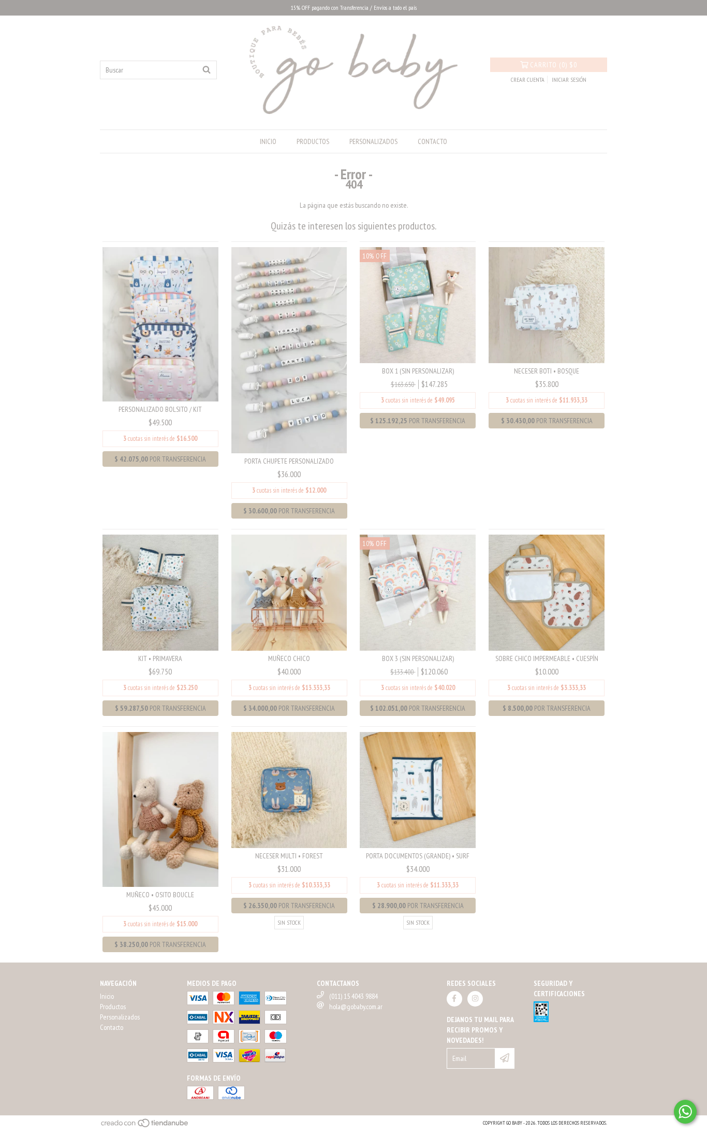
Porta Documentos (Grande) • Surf (417, 855)
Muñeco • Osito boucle (160, 894)
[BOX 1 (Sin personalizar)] (418, 304)
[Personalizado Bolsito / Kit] (160, 323)
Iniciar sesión (569, 79)
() (553, 64)
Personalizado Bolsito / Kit (160, 409)
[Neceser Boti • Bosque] (547, 304)
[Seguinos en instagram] (475, 999)
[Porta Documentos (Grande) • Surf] (418, 789)
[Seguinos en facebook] (454, 999)
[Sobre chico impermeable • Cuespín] (547, 592)
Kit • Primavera (160, 658)
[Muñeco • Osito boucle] (160, 808)
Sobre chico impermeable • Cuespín (546, 658)
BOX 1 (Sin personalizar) (418, 371)
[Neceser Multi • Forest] (289, 789)
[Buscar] (206, 70)
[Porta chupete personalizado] (289, 349)
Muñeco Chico (289, 658)
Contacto (432, 141)
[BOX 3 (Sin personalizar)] (418, 592)
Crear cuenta (527, 79)
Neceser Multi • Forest (289, 855)
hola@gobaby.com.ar (355, 1006)
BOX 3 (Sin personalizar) (418, 658)
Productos (313, 141)
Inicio (268, 141)
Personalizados (373, 141)
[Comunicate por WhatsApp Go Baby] (685, 1112)
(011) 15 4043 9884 (353, 996)
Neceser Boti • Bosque (546, 371)
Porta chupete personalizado (289, 461)
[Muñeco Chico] (289, 592)
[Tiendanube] (145, 1126)
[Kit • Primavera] (160, 592)
